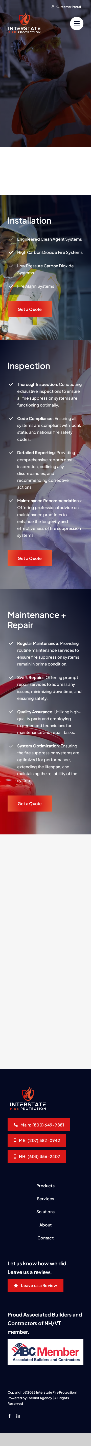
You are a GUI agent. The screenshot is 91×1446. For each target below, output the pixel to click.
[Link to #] (76, 23)
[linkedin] (18, 1416)
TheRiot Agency (39, 1398)
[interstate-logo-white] (24, 14)
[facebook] (9, 1416)
